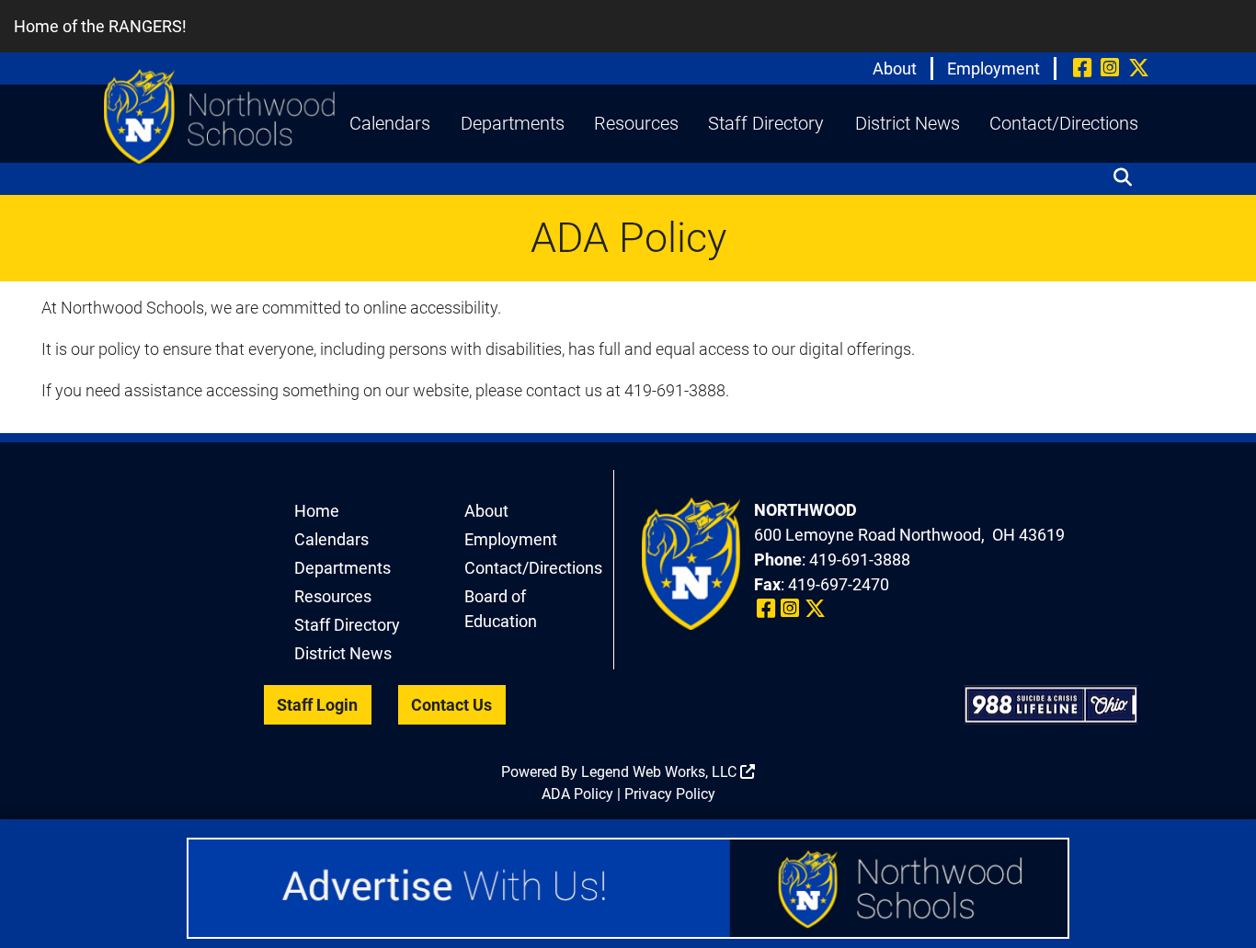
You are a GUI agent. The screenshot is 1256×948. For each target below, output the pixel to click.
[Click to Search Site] (1128, 173)
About (895, 68)
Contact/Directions (1063, 123)
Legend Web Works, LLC (660, 772)
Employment (993, 68)
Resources (636, 123)
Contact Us (451, 704)
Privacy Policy (669, 794)
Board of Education (500, 609)
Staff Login (317, 704)
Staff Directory (766, 123)
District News (907, 123)
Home (316, 510)
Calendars (389, 123)
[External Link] (628, 888)
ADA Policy (577, 794)
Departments (513, 123)
